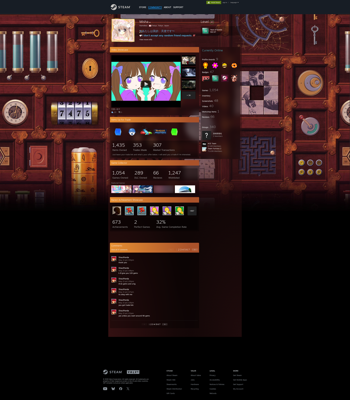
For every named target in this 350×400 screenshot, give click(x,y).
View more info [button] (145, 39)
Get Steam (237, 375)
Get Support (238, 384)
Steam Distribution (174, 389)
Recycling (195, 389)
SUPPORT (178, 7)
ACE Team (212, 143)
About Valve (196, 375)
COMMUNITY (155, 7)
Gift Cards (171, 393)
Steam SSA (171, 380)
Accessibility (215, 380)
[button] (220, 21)
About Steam (172, 375)
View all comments (119, 250)
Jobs (193, 380)
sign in (225, 2)
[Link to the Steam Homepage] (121, 9)
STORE (142, 7)
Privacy (212, 375)
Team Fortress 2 (214, 148)
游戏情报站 (217, 133)
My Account (238, 389)
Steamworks (172, 384)
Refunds (213, 393)
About (167, 7)
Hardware (195, 384)
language (233, 2)
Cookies (213, 389)
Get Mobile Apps (240, 380)
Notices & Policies (217, 384)
